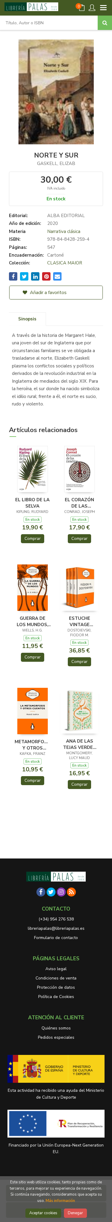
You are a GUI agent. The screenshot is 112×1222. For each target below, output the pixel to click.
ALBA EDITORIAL (66, 216)
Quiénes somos (56, 1028)
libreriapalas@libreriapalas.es (56, 928)
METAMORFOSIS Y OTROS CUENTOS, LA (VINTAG (32, 745)
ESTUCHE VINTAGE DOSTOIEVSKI (79, 621)
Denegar (75, 1213)
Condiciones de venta (56, 978)
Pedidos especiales (56, 1037)
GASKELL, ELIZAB (56, 163)
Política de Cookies (56, 997)
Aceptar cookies (43, 1213)
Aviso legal (56, 969)
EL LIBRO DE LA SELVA (32, 503)
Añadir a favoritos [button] (48, 292)
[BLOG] (71, 892)
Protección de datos (56, 987)
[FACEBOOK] (40, 892)
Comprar (32, 538)
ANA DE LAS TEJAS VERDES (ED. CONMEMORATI (79, 744)
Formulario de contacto (56, 938)
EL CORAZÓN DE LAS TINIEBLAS (79, 503)
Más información (60, 1200)
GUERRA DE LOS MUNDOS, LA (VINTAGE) (32, 621)
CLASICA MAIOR (64, 263)
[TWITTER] (51, 892)
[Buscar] (105, 23)
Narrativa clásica (63, 231)
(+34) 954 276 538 (56, 919)
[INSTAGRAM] (61, 892)
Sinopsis (27, 319)
